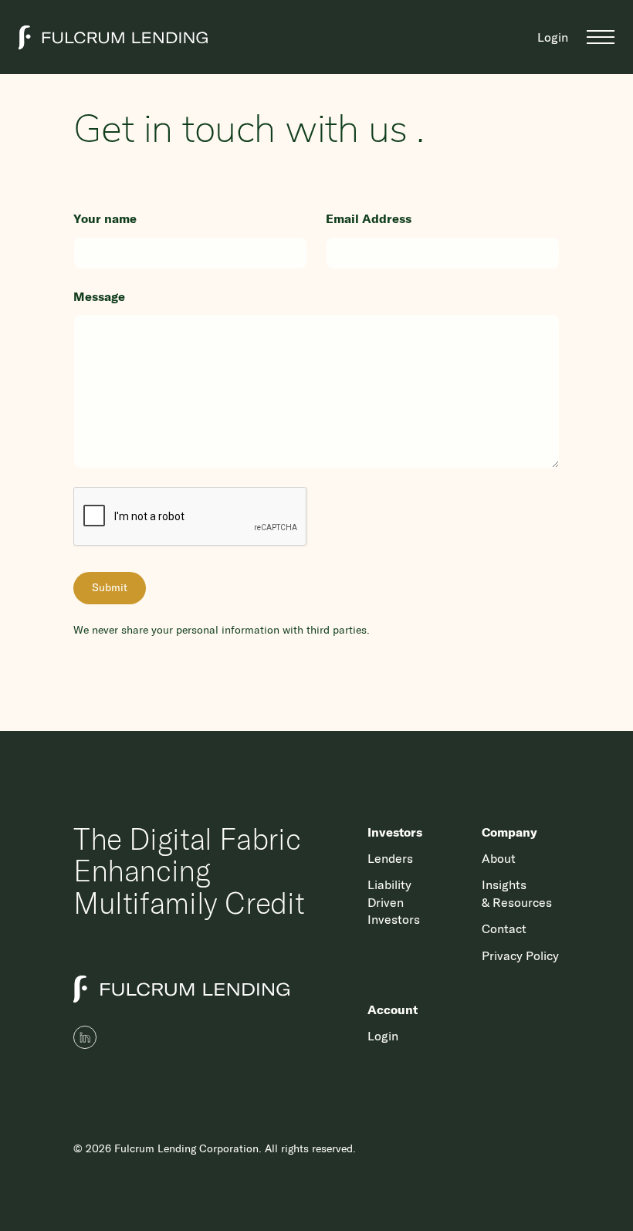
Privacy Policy (520, 955)
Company (509, 832)
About (499, 858)
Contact (504, 928)
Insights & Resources (517, 893)
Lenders (390, 858)
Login (552, 37)
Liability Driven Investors (393, 902)
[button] (600, 37)
